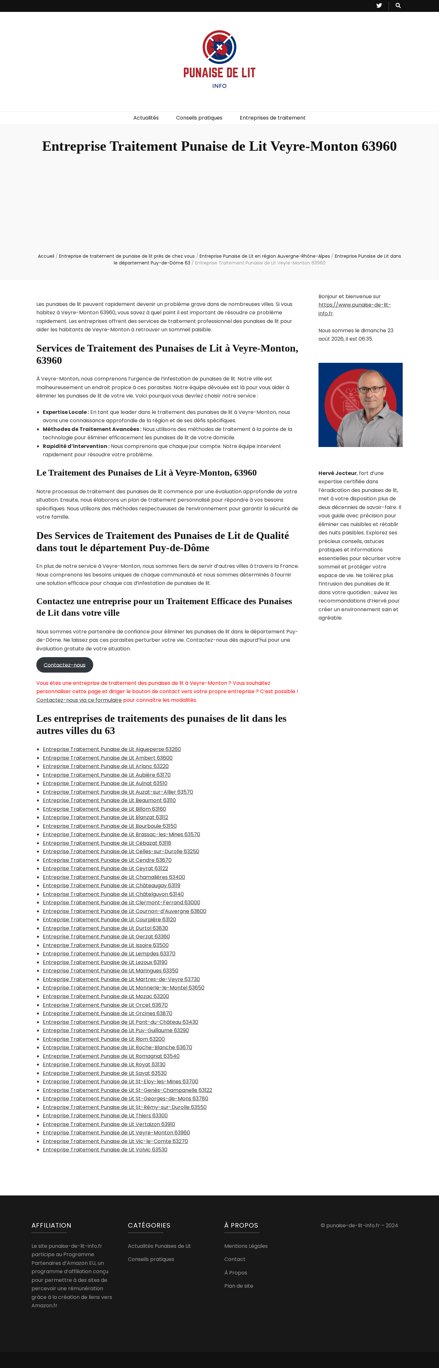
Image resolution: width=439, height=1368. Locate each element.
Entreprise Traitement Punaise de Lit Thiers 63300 (105, 1115)
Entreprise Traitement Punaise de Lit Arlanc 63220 (106, 766)
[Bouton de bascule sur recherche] (398, 6)
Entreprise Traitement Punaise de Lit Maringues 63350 (110, 970)
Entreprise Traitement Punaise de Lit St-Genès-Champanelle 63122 (127, 1090)
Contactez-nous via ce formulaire (79, 700)
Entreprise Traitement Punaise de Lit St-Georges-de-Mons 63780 (125, 1098)
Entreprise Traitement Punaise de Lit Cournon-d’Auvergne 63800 (124, 911)
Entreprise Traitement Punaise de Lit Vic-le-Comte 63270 (115, 1141)
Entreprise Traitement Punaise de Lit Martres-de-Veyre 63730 (121, 979)
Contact (235, 1259)
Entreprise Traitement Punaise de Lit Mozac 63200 (106, 996)
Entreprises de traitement (273, 117)
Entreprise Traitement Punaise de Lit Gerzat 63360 (106, 936)
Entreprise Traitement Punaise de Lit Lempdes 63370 (109, 953)
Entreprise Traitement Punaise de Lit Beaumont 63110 (109, 800)
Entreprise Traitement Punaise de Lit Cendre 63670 (107, 860)
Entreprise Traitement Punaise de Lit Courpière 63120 (109, 919)
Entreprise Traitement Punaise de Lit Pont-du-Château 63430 (120, 1022)
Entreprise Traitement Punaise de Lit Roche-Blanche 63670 (117, 1047)
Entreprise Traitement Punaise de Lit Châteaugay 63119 (111, 885)
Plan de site (238, 1286)
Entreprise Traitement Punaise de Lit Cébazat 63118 (107, 843)
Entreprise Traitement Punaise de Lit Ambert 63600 (108, 758)
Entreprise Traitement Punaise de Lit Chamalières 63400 (114, 877)
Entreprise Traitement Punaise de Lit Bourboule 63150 (110, 826)
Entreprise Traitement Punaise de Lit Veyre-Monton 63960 (116, 1132)
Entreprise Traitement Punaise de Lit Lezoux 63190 (105, 962)
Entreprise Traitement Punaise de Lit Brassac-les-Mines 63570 (121, 834)
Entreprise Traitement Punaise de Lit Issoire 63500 (106, 945)
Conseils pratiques (199, 117)
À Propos (235, 1272)
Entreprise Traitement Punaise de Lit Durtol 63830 (105, 928)
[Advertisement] (219, 205)
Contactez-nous (64, 664)
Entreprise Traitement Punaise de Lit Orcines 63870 (107, 1013)
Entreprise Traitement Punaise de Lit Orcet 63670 (105, 1005)
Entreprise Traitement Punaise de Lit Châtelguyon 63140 (113, 894)
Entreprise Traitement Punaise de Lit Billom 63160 (104, 809)
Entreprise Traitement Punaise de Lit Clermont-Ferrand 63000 (121, 902)
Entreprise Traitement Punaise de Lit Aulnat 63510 (105, 783)
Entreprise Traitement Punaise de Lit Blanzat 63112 (105, 817)
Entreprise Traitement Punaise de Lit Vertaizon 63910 (109, 1124)
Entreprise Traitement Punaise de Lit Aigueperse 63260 (112, 749)
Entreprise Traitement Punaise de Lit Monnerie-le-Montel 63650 (123, 987)
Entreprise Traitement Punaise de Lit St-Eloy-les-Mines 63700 (120, 1081)
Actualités (146, 117)
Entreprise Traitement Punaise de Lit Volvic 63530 (105, 1149)
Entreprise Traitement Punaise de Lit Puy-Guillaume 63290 (116, 1030)
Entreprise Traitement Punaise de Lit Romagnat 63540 (111, 1056)
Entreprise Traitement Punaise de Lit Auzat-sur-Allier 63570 (118, 792)
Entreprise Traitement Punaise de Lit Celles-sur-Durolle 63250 (121, 851)
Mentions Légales (246, 1246)
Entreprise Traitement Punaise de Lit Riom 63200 (104, 1039)
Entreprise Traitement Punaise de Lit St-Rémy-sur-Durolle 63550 (125, 1107)
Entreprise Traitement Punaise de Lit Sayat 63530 (105, 1073)
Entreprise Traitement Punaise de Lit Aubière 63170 (107, 775)
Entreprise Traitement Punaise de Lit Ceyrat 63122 (105, 868)
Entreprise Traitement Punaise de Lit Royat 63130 (104, 1064)
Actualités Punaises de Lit (159, 1246)
